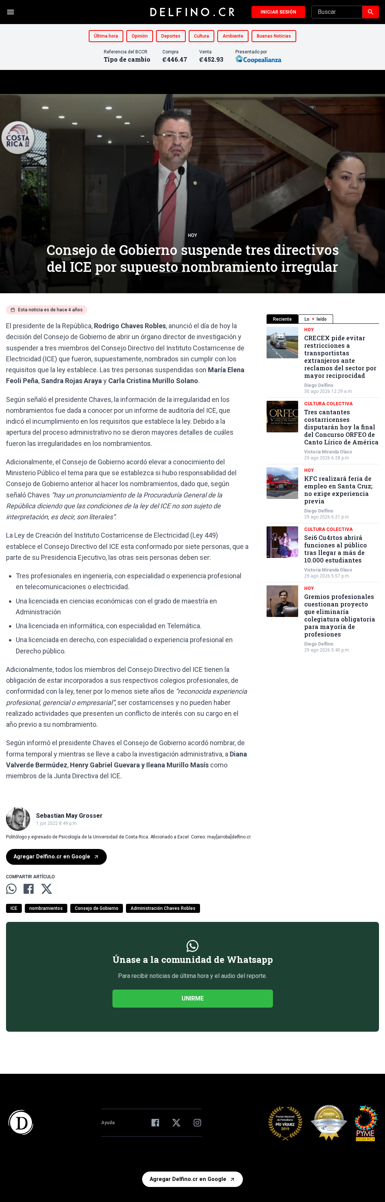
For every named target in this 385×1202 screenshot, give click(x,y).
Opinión (140, 36)
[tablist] (323, 319)
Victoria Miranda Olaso (328, 452)
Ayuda (108, 1122)
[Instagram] (197, 1122)
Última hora (106, 36)
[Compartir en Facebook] (29, 889)
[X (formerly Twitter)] (176, 1122)
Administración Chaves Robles (163, 908)
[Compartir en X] (47, 889)
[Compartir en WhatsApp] (11, 889)
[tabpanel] (323, 490)
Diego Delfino (318, 385)
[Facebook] (155, 1122)
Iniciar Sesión (278, 12)
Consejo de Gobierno (96, 908)
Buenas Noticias (274, 36)
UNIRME (193, 998)
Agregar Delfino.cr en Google (52, 856)
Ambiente (233, 36)
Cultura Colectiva (328, 403)
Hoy (192, 235)
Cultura (201, 36)
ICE (14, 908)
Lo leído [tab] (316, 319)
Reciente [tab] (282, 319)
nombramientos (46, 908)
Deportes (170, 36)
